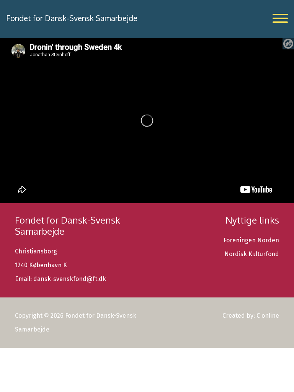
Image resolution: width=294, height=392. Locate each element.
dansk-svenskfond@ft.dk (69, 279)
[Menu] (280, 18)
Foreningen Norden (251, 240)
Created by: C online (250, 315)
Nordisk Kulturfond (251, 254)
